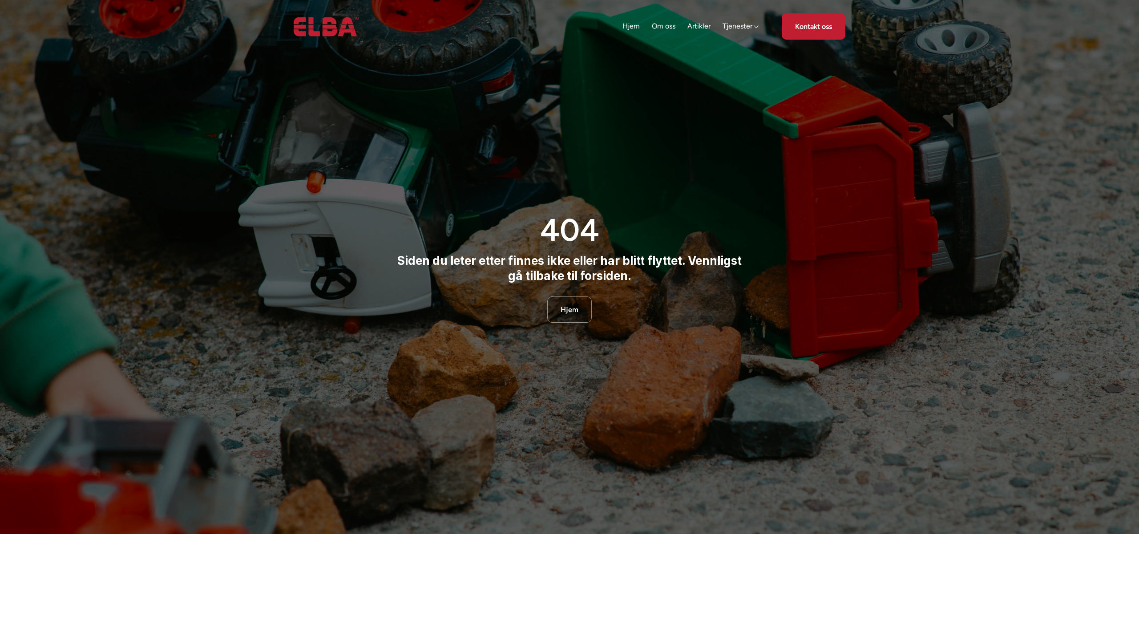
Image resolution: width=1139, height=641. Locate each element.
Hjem (631, 26)
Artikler (699, 26)
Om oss (663, 26)
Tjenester (737, 26)
